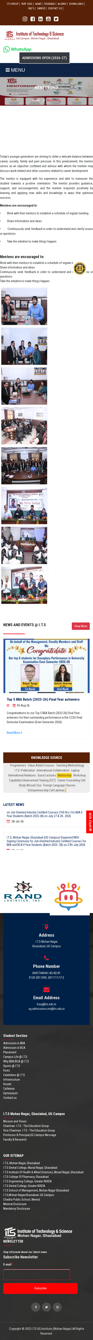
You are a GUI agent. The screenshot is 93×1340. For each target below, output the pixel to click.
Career (41, 8)
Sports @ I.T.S (11, 1066)
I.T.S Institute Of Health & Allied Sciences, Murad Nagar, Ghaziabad (43, 1172)
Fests (6, 1070)
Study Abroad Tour (30, 785)
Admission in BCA (14, 1047)
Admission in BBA (14, 1043)
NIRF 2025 (26, 3)
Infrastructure (11, 1079)
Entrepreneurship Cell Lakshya (46, 790)
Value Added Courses (41, 765)
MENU (17, 69)
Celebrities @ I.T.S (14, 1075)
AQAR (38, 3)
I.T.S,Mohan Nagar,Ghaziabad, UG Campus (28, 1195)
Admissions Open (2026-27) (44, 58)
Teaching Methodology (70, 765)
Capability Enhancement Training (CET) (32, 780)
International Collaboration (53, 770)
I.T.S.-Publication (25, 770)
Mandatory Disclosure (16, 1208)
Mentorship (65, 775)
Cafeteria (8, 1088)
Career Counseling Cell (71, 780)
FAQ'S (31, 8)
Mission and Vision (15, 1121)
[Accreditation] (24, 306)
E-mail (8, 1264)
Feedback (49, 3)
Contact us (10, 1097)
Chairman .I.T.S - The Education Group (26, 1126)
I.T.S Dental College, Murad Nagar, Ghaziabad (30, 1167)
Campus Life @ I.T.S (15, 1057)
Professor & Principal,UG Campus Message (29, 1135)
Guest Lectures (47, 775)
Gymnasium (10, 1093)
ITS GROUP (12, 3)
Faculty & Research (15, 1139)
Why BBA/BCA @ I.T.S (16, 1061)
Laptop (75, 770)
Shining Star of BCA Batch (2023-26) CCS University (46, 699)
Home (36, 100)
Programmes (18, 765)
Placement (9, 1052)
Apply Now (90, 821)
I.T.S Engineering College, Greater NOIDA (27, 1181)
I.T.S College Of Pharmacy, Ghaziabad (26, 1176)
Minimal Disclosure (15, 1204)
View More (80, 626)
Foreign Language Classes (59, 785)
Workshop (79, 775)
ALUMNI (62, 3)
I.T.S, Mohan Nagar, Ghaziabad (21, 1163)
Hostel (7, 1084)
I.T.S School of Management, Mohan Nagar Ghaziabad (36, 1190)
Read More (14, 732)
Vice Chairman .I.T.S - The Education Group (29, 1130)
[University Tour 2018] (46, 666)
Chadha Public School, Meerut (21, 1199)
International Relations (22, 775)
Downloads (76, 3)
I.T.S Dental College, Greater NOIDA (24, 1186)
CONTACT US (55, 8)
